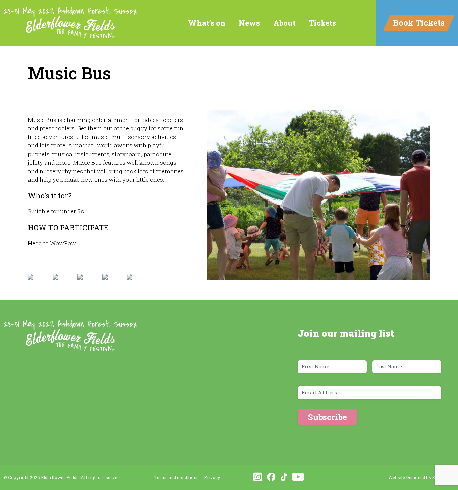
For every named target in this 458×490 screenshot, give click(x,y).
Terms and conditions (176, 477)
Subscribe (327, 417)
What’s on (206, 23)
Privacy (212, 477)
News (249, 23)
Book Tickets (419, 22)
